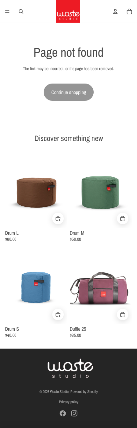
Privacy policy (68, 401)
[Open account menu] (115, 11)
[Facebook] (63, 413)
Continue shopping (68, 92)
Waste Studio (59, 391)
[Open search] (21, 11)
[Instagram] (74, 413)
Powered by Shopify (84, 391)
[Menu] (7, 11)
